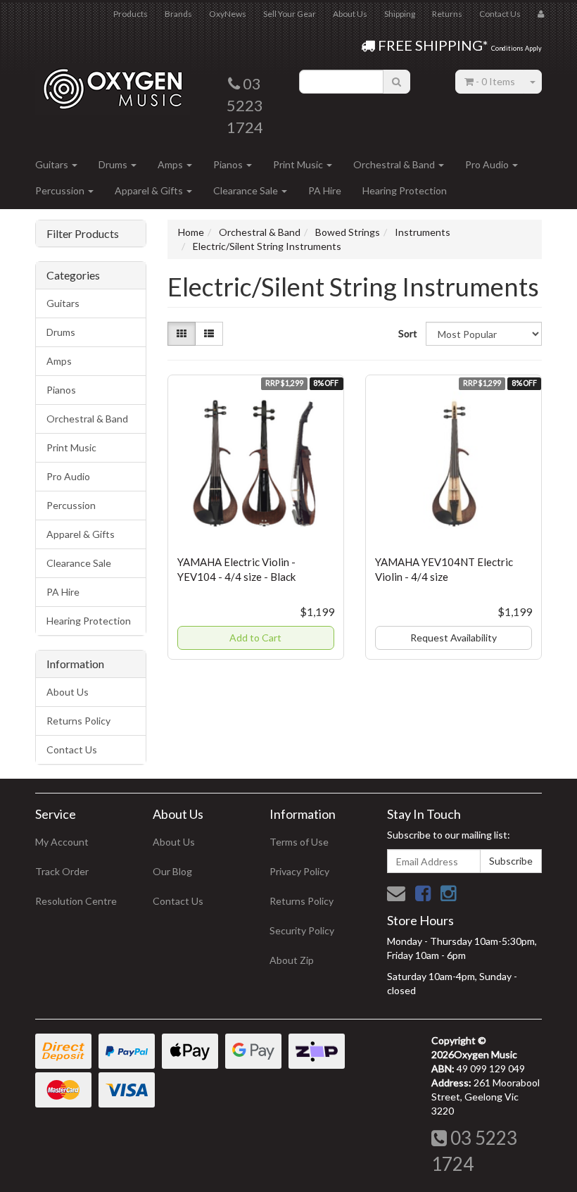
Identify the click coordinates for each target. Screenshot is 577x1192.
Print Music (299, 164)
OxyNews (227, 13)
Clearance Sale (246, 190)
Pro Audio (488, 164)
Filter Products (82, 233)
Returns (447, 13)
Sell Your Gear (289, 13)
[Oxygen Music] (112, 83)
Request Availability (453, 638)
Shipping (399, 13)
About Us (350, 13)
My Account (62, 842)
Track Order (62, 871)
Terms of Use (299, 842)
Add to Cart (255, 638)
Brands (178, 13)
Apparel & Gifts (150, 190)
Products (130, 13)
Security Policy (302, 930)
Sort (406, 333)
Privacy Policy (299, 871)
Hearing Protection (404, 190)
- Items (495, 81)
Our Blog (172, 871)
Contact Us (500, 13)
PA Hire (324, 190)
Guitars (52, 164)
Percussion (61, 190)
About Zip (292, 960)
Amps (171, 164)
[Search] (396, 82)
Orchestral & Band (395, 164)
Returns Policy (78, 721)
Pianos (229, 164)
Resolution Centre (76, 901)
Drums (114, 164)
